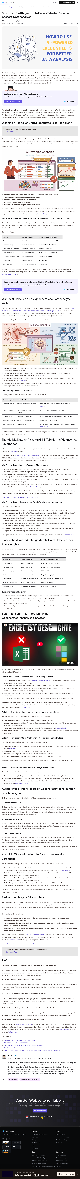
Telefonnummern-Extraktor (63, 1137)
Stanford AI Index (65, 870)
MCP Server (35, 1148)
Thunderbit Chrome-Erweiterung (40, 681)
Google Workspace (49, 214)
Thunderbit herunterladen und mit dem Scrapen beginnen (21, 944)
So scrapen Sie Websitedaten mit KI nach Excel (19, 1040)
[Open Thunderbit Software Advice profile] (16, 1143)
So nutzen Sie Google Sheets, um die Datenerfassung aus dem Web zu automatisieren (32, 1050)
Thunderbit (13, 451)
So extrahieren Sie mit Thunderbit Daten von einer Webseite (23, 1045)
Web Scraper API (36, 1142)
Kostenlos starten (12, 101)
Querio (41, 376)
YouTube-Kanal (13, 1032)
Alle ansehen (59, 1142)
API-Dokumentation (61, 1160)
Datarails (39, 214)
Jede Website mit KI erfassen (39, 1155)
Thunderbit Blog (68, 535)
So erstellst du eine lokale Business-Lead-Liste (43, 1166)
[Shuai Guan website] (18, 1056)
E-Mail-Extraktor (60, 1134)
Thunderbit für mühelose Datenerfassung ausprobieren (20, 497)
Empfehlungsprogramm (62, 1157)
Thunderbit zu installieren (23, 1024)
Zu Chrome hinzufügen (67, 1174)
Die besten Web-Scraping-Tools (40, 1157)
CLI (33, 1145)
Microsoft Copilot (44, 426)
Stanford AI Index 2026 (9, 274)
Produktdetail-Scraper (62, 1139)
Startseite (5, 7)
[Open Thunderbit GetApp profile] (6, 1143)
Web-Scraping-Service (62, 1163)
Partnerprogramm (61, 1155)
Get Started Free (11, 131)
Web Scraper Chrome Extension (40, 1134)
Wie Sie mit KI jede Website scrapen (16, 1043)
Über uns (58, 1166)
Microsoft (42, 406)
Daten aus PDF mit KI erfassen (39, 1160)
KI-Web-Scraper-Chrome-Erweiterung (27, 455)
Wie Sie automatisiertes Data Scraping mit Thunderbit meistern (25, 1048)
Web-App (34, 1139)
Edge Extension (36, 1137)
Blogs (10, 7)
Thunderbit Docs (34, 487)
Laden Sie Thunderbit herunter (35, 935)
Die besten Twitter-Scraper (39, 1163)
